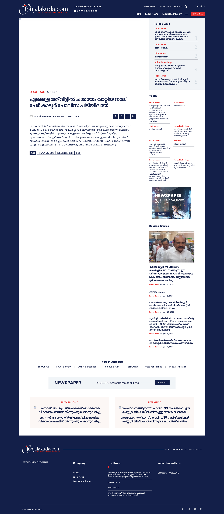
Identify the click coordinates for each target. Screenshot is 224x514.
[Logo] (33, 9)
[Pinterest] (127, 116)
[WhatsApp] (204, 6)
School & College (163, 62)
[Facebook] (195, 6)
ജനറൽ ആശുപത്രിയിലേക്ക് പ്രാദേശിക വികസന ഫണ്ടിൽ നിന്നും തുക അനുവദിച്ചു (69, 419)
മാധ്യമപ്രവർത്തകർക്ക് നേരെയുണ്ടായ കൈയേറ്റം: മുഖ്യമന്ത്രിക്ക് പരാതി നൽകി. (171, 341)
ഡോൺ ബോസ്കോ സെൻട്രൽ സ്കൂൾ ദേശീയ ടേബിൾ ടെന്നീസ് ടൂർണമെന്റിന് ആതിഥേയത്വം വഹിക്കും (172, 81)
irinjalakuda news (46, 153)
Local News (37, 92)
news (78, 153)
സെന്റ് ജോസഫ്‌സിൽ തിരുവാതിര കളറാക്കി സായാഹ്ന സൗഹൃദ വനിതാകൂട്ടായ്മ (170, 68)
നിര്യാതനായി (161, 56)
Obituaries (160, 53)
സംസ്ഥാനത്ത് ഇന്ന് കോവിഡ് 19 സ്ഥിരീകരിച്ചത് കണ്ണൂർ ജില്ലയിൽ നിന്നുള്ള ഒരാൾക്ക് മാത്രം (155, 419)
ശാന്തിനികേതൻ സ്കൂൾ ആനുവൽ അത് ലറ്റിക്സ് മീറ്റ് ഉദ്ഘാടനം (183, 165)
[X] (121, 116)
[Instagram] (198, 6)
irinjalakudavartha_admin (50, 116)
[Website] (201, 6)
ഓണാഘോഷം (161, 47)
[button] (186, 6)
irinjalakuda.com (65, 153)
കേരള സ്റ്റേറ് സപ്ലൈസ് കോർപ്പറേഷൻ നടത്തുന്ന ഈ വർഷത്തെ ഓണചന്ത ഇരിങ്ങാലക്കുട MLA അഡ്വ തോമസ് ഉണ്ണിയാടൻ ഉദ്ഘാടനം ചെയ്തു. (173, 35)
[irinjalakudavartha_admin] (32, 116)
